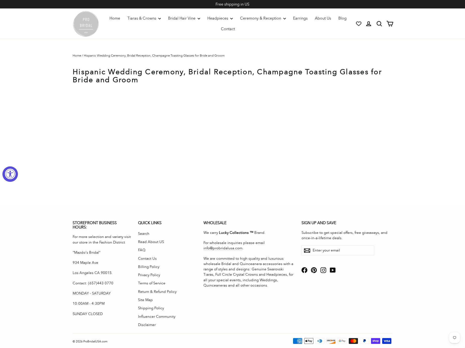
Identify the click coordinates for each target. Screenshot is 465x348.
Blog (342, 18)
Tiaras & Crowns (142, 18)
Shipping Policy (151, 308)
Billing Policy (148, 267)
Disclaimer (147, 325)
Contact (228, 29)
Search (143, 233)
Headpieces (218, 18)
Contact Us (147, 258)
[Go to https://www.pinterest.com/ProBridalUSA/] (314, 270)
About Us (323, 18)
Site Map (145, 300)
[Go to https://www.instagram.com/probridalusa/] (323, 270)
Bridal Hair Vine (182, 18)
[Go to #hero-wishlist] (358, 23)
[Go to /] (86, 23)
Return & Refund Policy (157, 291)
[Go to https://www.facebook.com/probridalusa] (304, 270)
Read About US (151, 242)
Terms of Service (151, 283)
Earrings (300, 18)
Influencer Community (156, 316)
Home (114, 18)
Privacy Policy (149, 275)
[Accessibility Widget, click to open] (10, 174)
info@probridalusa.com (222, 248)
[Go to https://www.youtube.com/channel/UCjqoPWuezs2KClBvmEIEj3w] (333, 270)
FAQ (142, 250)
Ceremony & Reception (261, 18)
